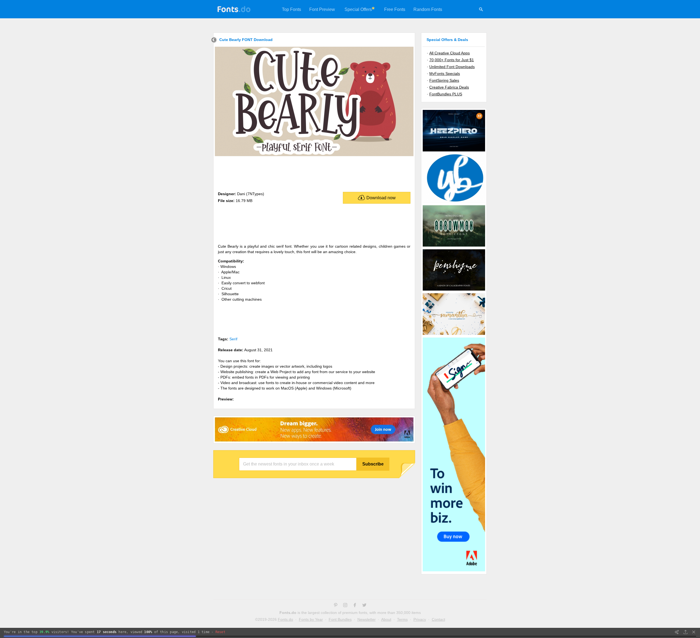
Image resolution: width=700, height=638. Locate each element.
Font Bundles (340, 619)
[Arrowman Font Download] (453, 246)
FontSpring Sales (444, 80)
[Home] (214, 41)
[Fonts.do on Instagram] (345, 606)
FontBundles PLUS (445, 94)
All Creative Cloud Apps (449, 53)
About (386, 619)
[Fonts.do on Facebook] (355, 606)
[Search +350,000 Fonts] (481, 10)
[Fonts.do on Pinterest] (336, 606)
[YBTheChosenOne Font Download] (453, 202)
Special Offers (358, 9)
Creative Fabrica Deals (449, 87)
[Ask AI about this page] (677, 632)
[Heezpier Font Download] (453, 151)
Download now (381, 197)
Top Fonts (291, 9)
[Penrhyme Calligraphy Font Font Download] (453, 290)
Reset (220, 632)
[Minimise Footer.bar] (693, 632)
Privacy (419, 619)
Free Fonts (394, 9)
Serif (233, 339)
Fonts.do (285, 619)
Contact (438, 619)
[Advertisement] (314, 172)
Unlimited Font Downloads (452, 67)
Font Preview (322, 9)
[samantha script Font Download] (453, 334)
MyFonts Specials (444, 73)
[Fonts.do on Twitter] (364, 606)
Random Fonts (427, 9)
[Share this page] (685, 632)
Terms (402, 619)
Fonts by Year (311, 619)
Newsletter (366, 619)
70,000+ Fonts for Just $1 (451, 60)
